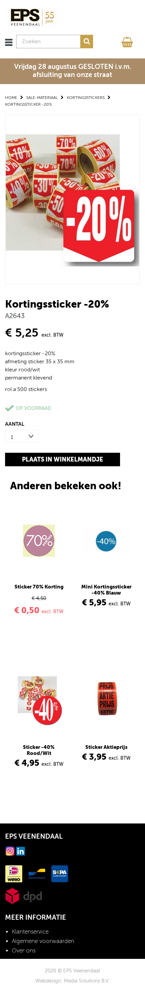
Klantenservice (30, 931)
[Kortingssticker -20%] (72, 199)
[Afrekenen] (128, 40)
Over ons (23, 950)
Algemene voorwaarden (43, 941)
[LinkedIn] (20, 851)
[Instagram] (10, 851)
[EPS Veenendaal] (32, 17)
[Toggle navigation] (8, 42)
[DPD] (23, 895)
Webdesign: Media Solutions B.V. (72, 981)
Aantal (14, 424)
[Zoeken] (86, 41)
